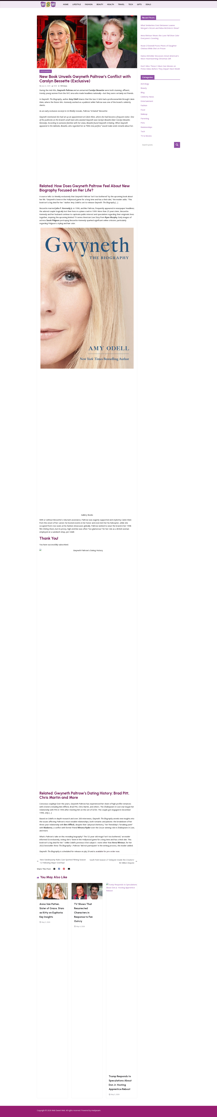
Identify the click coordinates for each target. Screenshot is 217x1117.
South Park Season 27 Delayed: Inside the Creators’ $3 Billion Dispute (112, 861)
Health (110, 4)
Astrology (145, 83)
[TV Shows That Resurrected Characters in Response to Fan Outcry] (87, 884)
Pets (143, 122)
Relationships (146, 127)
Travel (121, 4)
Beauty (100, 4)
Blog (143, 92)
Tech (130, 4)
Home (65, 4)
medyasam (95, 1110)
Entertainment (45, 71)
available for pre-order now (107, 851)
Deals (148, 4)
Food (143, 110)
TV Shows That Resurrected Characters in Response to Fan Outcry (83, 913)
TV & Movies (146, 136)
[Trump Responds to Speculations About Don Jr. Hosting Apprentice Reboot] (121, 884)
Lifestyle (76, 4)
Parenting (145, 118)
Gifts (139, 4)
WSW (55, 86)
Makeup (144, 114)
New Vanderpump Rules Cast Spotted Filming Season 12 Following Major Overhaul (63, 861)
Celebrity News (147, 96)
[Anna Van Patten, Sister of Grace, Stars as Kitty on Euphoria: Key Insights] (52, 884)
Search (177, 144)
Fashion (89, 4)
